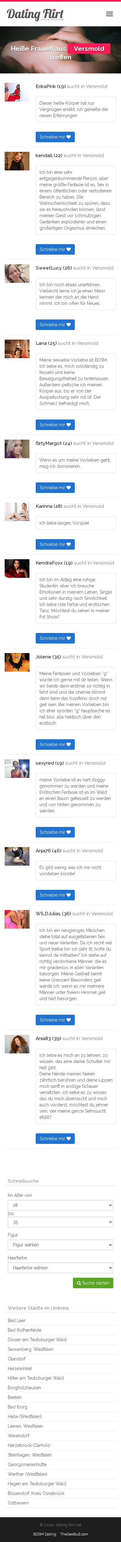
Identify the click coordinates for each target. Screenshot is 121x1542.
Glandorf (16, 1358)
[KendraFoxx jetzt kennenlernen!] (17, 568)
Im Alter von (20, 1195)
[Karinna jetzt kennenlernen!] (17, 512)
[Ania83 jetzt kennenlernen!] (17, 1044)
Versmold (96, 86)
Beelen (15, 1397)
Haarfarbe (17, 1257)
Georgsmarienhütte (27, 1464)
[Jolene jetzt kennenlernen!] (17, 662)
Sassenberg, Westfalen (30, 1349)
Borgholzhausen (24, 1387)
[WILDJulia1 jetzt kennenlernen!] (17, 919)
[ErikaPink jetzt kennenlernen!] (17, 92)
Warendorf (18, 1435)
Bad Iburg (17, 1406)
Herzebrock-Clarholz (29, 1445)
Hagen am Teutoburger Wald (37, 1483)
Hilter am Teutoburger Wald (36, 1378)
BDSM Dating (44, 1534)
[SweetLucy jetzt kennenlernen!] (17, 273)
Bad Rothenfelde (24, 1330)
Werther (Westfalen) (27, 1474)
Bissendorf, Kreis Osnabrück (36, 1493)
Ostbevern (18, 1502)
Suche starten (95, 1283)
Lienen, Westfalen (25, 1426)
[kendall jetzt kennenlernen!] (17, 161)
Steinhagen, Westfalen (30, 1454)
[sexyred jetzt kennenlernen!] (17, 768)
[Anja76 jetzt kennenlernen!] (17, 856)
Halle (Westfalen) (25, 1416)
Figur (13, 1234)
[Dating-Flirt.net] (35, 14)
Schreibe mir (53, 136)
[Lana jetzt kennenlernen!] (17, 349)
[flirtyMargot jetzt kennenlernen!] (17, 449)
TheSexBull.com (74, 1534)
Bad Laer (16, 1320)
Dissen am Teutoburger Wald (37, 1339)
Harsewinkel (20, 1368)
